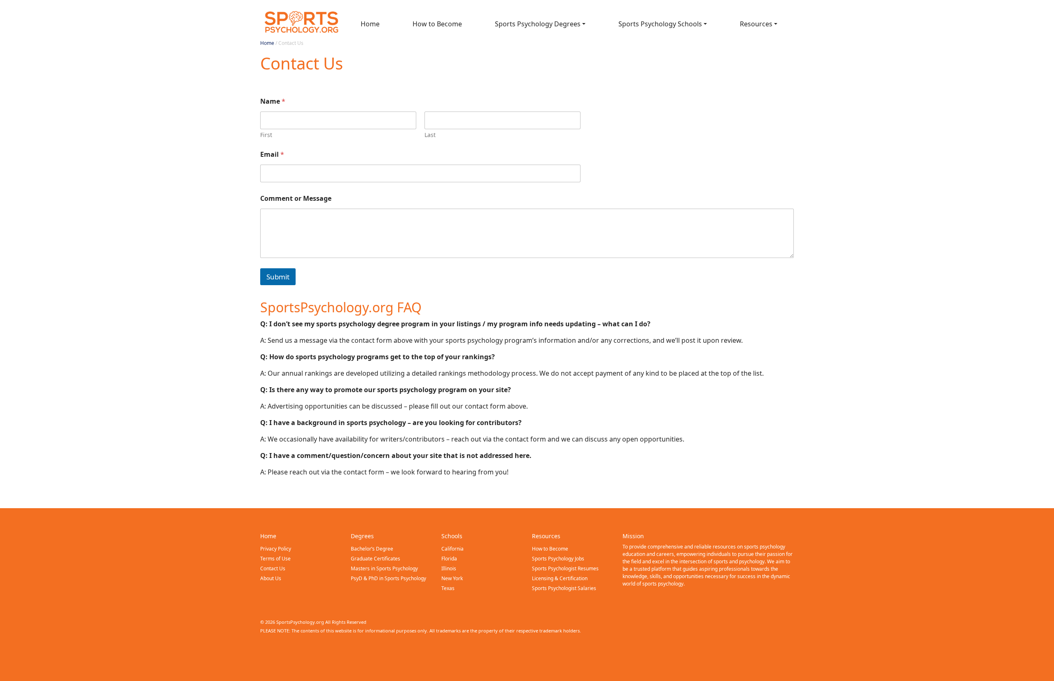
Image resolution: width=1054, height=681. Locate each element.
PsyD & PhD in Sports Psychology (388, 578)
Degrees (362, 536)
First (266, 134)
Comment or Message (295, 198)
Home (370, 23)
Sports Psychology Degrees (538, 23)
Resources (756, 23)
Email (272, 154)
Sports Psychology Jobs (558, 558)
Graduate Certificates (375, 558)
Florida (449, 558)
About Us (270, 578)
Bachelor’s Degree (372, 548)
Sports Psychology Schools (660, 23)
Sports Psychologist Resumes (565, 568)
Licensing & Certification (560, 578)
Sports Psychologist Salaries (564, 588)
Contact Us (272, 568)
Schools (451, 536)
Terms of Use (275, 558)
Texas (448, 588)
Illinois (448, 568)
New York (452, 578)
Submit (277, 276)
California (452, 548)
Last (430, 134)
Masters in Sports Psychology (384, 568)
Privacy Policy (275, 548)
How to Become (437, 23)
